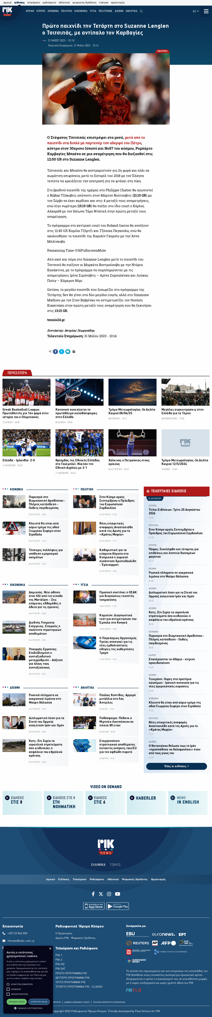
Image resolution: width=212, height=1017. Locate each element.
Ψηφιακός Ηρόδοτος (135, 879)
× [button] (50, 948)
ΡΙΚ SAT (60, 969)
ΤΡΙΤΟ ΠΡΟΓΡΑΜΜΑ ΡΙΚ (70, 982)
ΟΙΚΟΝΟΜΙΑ (17, 585)
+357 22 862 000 (17, 933)
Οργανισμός (158, 879)
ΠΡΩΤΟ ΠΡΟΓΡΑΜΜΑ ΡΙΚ (71, 973)
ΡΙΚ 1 (58, 955)
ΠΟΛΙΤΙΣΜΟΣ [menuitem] (106, 11)
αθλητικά (64, 2)
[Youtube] (118, 895)
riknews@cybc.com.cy (20, 941)
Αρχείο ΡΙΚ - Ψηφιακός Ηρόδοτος (75, 938)
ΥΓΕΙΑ (84, 585)
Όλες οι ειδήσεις (175, 766)
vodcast (103, 2)
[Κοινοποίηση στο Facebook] (55, 351)
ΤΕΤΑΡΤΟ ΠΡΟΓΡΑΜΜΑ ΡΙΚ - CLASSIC (79, 987)
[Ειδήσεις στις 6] (105, 803)
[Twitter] (101, 895)
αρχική (7, 2)
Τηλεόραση (79, 879)
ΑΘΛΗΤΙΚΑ (162, 51)
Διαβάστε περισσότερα (31, 978)
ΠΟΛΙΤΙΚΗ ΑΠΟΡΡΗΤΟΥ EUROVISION (109, 1002)
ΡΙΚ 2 (58, 960)
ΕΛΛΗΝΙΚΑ (98, 865)
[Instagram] (109, 895)
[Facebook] (93, 895)
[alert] (28, 980)
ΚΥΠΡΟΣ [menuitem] (41, 11)
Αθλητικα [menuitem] (131, 11)
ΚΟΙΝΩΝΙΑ (16, 489)
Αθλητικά (113, 879)
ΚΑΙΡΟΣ (152, 655)
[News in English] (188, 803)
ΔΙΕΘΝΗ (15, 688)
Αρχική (50, 879)
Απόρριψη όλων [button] (39, 1001)
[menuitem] (141, 11)
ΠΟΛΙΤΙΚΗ (87, 489)
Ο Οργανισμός (63, 933)
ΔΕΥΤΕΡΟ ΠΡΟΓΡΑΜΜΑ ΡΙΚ (72, 978)
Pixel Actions (143, 1011)
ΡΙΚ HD (59, 964)
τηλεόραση (33, 2)
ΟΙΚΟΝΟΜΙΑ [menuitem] (81, 11)
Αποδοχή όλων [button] (17, 1001)
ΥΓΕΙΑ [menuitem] (93, 11)
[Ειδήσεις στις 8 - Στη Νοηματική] (64, 803)
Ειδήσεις (63, 879)
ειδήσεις (19, 2)
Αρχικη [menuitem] (30, 11)
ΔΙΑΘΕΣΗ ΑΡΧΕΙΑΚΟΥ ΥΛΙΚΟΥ (77, 1002)
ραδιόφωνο (49, 2)
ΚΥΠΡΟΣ (153, 506)
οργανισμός (118, 2)
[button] (8, 984)
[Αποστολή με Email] (67, 351)
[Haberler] (146, 803)
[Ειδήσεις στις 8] (22, 803)
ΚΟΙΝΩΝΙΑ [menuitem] (53, 11)
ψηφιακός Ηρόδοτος (84, 2)
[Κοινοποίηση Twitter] (61, 351)
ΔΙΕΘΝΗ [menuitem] (119, 11)
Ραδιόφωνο (97, 879)
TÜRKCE (115, 865)
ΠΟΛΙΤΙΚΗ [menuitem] (66, 11)
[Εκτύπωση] (73, 351)
